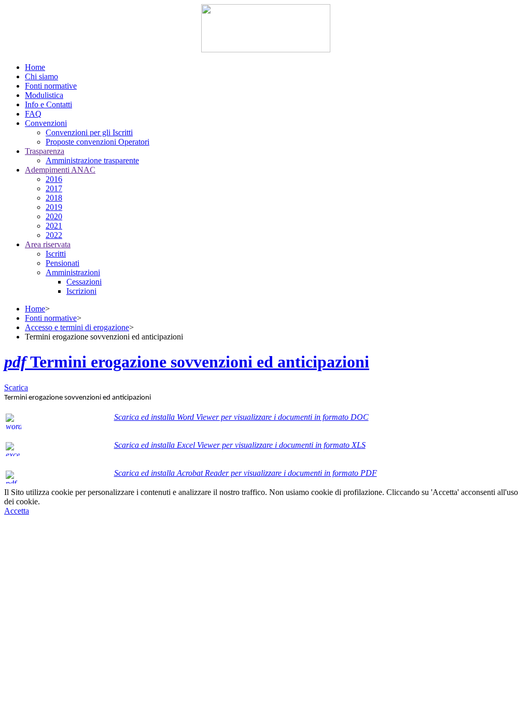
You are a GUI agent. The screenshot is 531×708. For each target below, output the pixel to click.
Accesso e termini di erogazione (77, 327)
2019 (54, 207)
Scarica (16, 387)
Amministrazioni (73, 272)
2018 (54, 197)
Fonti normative (51, 318)
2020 (54, 216)
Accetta (16, 510)
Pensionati (62, 263)
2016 (54, 179)
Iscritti (56, 253)
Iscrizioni (81, 291)
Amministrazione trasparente (92, 160)
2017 (54, 188)
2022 (54, 235)
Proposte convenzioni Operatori (97, 141)
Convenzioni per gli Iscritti (89, 132)
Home (35, 308)
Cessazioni (84, 281)
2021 (54, 225)
